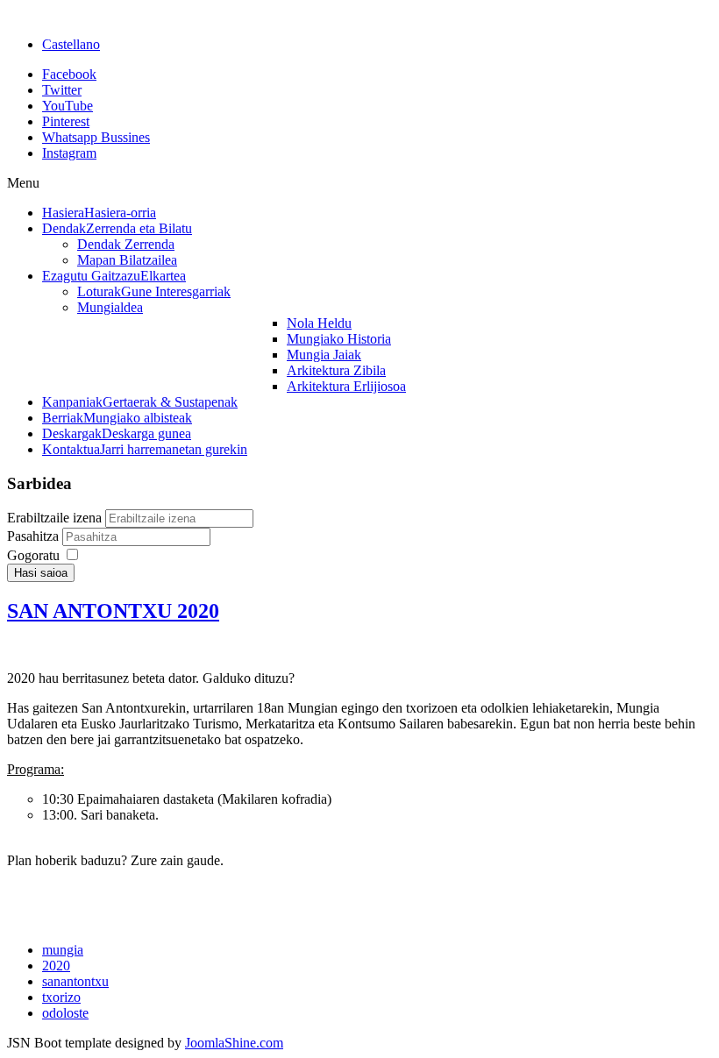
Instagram (69, 153)
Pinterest (65, 121)
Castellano (71, 44)
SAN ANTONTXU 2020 (113, 611)
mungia (62, 949)
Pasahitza (34, 536)
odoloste (65, 1012)
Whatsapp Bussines (96, 137)
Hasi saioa (41, 572)
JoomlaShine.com (234, 1042)
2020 (56, 965)
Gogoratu (33, 555)
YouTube (67, 105)
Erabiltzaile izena (54, 517)
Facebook (69, 74)
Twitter (62, 89)
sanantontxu (75, 981)
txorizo (61, 997)
